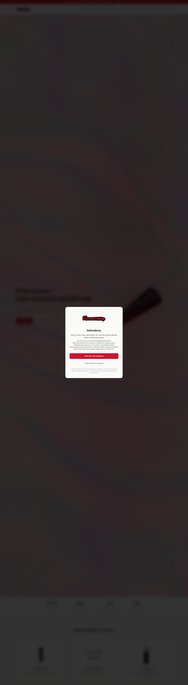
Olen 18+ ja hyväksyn (94, 356)
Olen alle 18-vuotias (94, 363)
